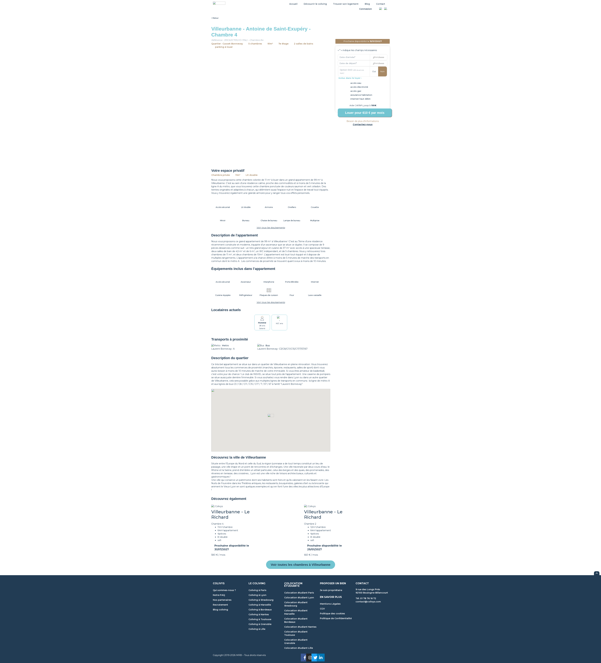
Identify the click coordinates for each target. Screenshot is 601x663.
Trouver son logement (345, 4)
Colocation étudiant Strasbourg (296, 604)
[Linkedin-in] (321, 657)
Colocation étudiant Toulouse (296, 633)
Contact (380, 4)
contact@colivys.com (368, 601)
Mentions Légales (330, 603)
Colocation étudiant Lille (298, 648)
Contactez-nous (362, 124)
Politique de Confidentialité (336, 618)
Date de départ (348, 63)
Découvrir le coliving (315, 4)
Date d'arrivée (347, 57)
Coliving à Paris (257, 590)
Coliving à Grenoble (260, 624)
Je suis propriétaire (331, 590)
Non (382, 71)
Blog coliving (220, 609)
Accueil (293, 4)
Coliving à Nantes (259, 614)
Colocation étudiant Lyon (299, 597)
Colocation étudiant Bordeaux (296, 620)
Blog (367, 4)
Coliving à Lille (257, 629)
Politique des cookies (332, 613)
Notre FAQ (219, 595)
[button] (271, 417)
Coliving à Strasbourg (261, 600)
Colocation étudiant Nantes (300, 626)
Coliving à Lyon (257, 595)
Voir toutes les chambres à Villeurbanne (300, 564)
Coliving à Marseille (260, 604)
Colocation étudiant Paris (299, 592)
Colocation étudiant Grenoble (296, 641)
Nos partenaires (222, 600)
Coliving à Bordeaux (260, 609)
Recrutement (220, 604)
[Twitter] (315, 657)
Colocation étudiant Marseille (296, 612)
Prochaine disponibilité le (231, 547)
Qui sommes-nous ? (224, 590)
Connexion (365, 9)
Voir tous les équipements (271, 227)
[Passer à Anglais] (385, 9)
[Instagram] (310, 657)
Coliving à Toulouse (260, 619)
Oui (374, 71)
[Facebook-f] (305, 657)
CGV (322, 608)
